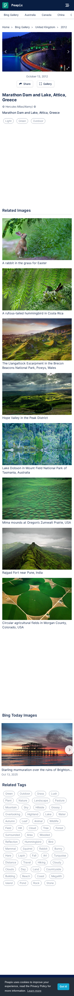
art (45, 855)
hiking (42, 862)
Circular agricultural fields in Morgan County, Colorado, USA (34, 625)
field (8, 828)
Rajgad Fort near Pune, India (22, 572)
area (30, 834)
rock (36, 883)
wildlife (54, 821)
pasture (60, 800)
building (10, 876)
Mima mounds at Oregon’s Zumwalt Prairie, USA (36, 522)
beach (26, 876)
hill (20, 828)
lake (48, 814)
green (22, 120)
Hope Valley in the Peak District (25, 418)
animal (38, 821)
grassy (55, 807)
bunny (58, 848)
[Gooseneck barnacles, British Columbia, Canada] (5, 52)
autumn (10, 821)
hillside (39, 807)
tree (46, 828)
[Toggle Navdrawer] (67, 5)
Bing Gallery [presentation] (11, 14)
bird (50, 841)
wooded (45, 834)
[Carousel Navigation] (37, 752)
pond (23, 883)
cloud (32, 828)
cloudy (57, 862)
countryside (53, 869)
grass (40, 793)
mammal (10, 848)
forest (59, 828)
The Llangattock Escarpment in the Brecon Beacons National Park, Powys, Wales (33, 365)
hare (8, 855)
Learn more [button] (34, 990)
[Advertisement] (37, 167)
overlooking (12, 814)
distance (10, 862)
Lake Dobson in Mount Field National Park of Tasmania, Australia (34, 470)
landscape (41, 800)
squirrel (27, 848)
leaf (24, 821)
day (23, 869)
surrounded (12, 834)
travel (27, 862)
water (62, 814)
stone (50, 883)
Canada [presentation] (46, 14)
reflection (11, 841)
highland (32, 814)
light (8, 120)
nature (23, 800)
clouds (9, 869)
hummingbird (33, 841)
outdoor (38, 120)
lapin (21, 855)
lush (54, 793)
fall (34, 855)
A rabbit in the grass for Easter (24, 263)
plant (8, 800)
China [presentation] (61, 14)
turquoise (60, 855)
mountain (11, 807)
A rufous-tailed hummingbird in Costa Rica (32, 313)
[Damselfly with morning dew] (68, 52)
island (9, 883)
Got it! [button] (63, 986)
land (36, 869)
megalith (56, 876)
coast (40, 876)
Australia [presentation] (30, 14)
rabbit (43, 848)
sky (26, 807)
